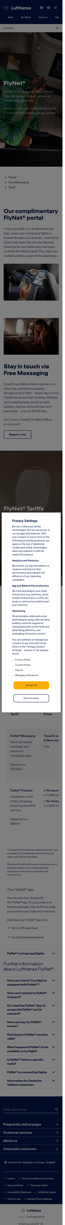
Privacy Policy (23, 659)
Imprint (19, 670)
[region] (31, 612)
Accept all (31, 685)
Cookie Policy (22, 665)
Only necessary (31, 698)
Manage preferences (26, 675)
